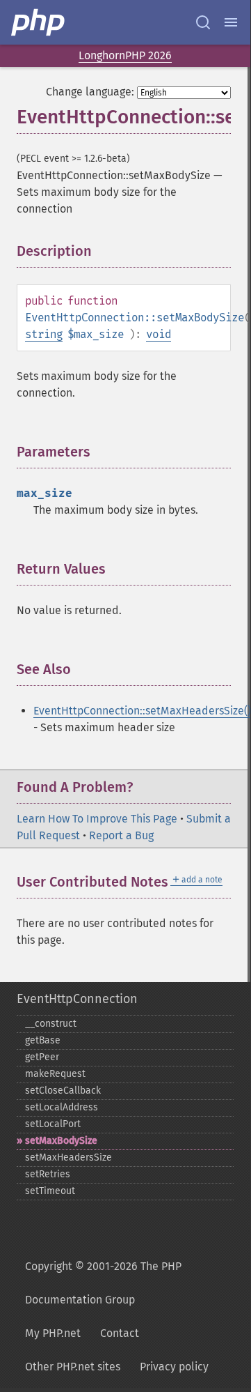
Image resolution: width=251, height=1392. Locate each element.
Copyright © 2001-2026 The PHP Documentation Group (103, 1283)
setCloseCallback (63, 1090)
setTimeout (50, 1191)
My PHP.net (53, 1333)
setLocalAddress (61, 1107)
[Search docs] (203, 22)
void (158, 334)
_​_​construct (50, 1024)
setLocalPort (53, 1124)
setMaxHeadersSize (68, 1157)
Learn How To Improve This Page (97, 818)
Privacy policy (174, 1366)
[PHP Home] (39, 22)
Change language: (90, 91)
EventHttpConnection (77, 999)
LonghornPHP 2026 (125, 55)
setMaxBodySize (61, 1141)
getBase (42, 1040)
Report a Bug (121, 835)
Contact (119, 1333)
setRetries (47, 1174)
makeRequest (55, 1074)
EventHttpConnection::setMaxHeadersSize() (142, 710)
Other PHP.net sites (72, 1366)
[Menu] (231, 22)
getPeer (42, 1057)
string (44, 334)
